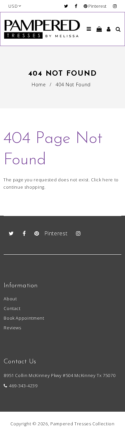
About (10, 299)
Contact (12, 308)
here (107, 180)
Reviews (12, 328)
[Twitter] (67, 6)
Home (39, 84)
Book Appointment (24, 318)
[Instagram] (115, 6)
